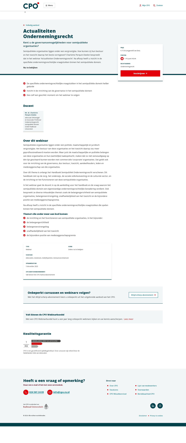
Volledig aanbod (32, 25)
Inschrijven (139, 73)
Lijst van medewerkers (147, 386)
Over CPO (114, 386)
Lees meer (128, 319)
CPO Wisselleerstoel (118, 394)
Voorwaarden (143, 390)
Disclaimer (143, 416)
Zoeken (159, 5)
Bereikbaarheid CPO (146, 394)
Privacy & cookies (156, 416)
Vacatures (114, 390)
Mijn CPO (146, 5)
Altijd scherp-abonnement (142, 295)
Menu (48, 6)
